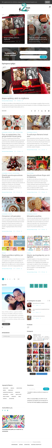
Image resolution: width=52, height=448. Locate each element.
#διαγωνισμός (5, 394)
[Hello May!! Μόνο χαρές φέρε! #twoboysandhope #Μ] (35, 363)
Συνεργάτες (27, 444)
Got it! (47, 2)
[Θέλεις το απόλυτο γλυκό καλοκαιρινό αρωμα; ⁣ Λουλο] (47, 351)
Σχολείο (4, 252)
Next (18, 279)
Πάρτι (41, 34)
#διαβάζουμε (17, 392)
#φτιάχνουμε (11, 398)
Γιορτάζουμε (7, 35)
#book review (5, 388)
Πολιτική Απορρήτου (36, 444)
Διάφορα (13, 35)
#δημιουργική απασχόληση (8, 392)
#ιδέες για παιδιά (6, 396)
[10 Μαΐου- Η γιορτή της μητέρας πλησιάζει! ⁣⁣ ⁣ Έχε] (35, 369)
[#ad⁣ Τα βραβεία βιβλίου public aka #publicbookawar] (35, 357)
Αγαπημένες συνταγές (34, 34)
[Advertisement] (13, 351)
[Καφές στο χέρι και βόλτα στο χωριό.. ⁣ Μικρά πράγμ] (47, 357)
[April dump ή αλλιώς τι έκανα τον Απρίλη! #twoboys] (41, 363)
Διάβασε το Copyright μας (42, 402)
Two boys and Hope (7, 41)
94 (14, 279)
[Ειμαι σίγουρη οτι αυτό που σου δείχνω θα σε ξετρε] (35, 351)
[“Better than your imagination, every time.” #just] (29, 345)
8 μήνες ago (38, 41)
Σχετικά (21, 444)
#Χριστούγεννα (19, 388)
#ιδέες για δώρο (18, 394)
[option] (13, 29)
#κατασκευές (14, 396)
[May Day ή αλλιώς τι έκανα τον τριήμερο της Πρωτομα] (41, 357)
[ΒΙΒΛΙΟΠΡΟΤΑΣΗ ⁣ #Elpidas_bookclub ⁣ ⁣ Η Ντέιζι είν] (35, 345)
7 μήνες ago (13, 41)
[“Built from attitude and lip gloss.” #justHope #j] (47, 345)
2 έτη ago (35, 149)
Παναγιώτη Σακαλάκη (36, 442)
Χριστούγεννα (32, 35)
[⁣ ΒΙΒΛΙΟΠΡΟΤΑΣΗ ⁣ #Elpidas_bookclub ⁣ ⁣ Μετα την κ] (47, 363)
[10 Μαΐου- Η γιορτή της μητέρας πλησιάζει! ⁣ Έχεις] (47, 369)
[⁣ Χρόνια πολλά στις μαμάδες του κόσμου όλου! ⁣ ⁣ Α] (29, 357)
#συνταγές (5, 398)
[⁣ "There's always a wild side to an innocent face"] (41, 351)
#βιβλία (4, 390)
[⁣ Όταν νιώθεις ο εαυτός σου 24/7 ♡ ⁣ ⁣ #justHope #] (29, 369)
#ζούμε (12, 394)
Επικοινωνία (14, 444)
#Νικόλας (12, 388)
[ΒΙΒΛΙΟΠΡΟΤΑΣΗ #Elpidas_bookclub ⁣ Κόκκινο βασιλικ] (29, 351)
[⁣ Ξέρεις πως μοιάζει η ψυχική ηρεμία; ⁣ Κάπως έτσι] (41, 369)
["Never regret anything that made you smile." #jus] (41, 345)
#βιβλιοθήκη (10, 390)
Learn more (6, 324)
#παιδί (19, 396)
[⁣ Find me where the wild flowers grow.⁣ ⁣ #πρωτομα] (29, 363)
